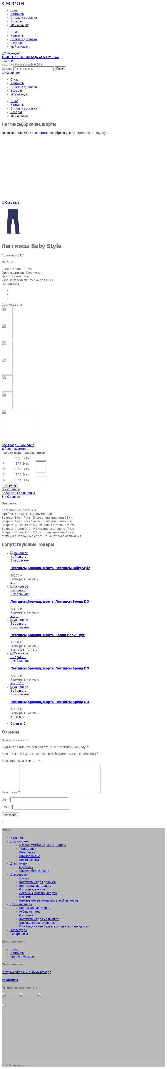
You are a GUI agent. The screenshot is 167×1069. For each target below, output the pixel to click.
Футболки (26, 867)
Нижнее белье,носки (34, 871)
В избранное (11, 489)
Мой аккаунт (19, 25)
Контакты (17, 14)
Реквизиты (10, 980)
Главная (7, 133)
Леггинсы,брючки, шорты (60, 133)
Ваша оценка (11, 761)
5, (21, 650)
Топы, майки (27, 849)
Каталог (18, 133)
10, (28, 650)
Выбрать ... (18, 557)
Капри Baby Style (70, 635)
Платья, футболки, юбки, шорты (42, 845)
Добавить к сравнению (18, 493)
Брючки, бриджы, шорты (37, 923)
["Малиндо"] (11, 53)
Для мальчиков (21, 904)
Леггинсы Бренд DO (72, 601)
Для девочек (33, 133)
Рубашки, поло (29, 912)
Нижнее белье (29, 856)
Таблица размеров (15, 449)
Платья (24, 878)
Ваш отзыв (11, 792)
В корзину (10, 485)
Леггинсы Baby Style (72, 568)
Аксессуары (18, 930)
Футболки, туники (32, 889)
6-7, (19, 683)
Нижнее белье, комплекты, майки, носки (48, 900)
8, (24, 650)
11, (33, 650)
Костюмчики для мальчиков (39, 919)
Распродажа (19, 934)
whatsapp (44, 972)
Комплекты (27, 852)
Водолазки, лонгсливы (35, 886)
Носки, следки (29, 860)
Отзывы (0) (18, 723)
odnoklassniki (28, 972)
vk (17, 972)
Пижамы (25, 897)
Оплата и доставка (23, 18)
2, (11, 650)
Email (7, 807)
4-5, (13, 616)
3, (11, 583)
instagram (8, 972)
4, (18, 650)
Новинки (16, 838)
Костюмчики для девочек (37, 882)
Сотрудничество (22, 957)
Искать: (7, 69)
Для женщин (19, 841)
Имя (6, 799)
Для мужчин (18, 863)
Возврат (16, 21)
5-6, (19, 717)
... (14, 583)
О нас (14, 10)
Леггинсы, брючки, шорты (38, 893)
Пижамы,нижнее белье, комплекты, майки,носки (54, 926)
